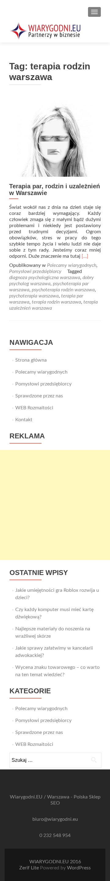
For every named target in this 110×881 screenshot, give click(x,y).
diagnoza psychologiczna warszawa (44, 277)
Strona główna (31, 360)
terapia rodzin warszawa (56, 302)
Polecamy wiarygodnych (71, 265)
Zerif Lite (29, 867)
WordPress (79, 867)
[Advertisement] (55, 505)
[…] (85, 256)
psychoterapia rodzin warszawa (63, 289)
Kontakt (23, 419)
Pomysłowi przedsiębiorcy (35, 271)
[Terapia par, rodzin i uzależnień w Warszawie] (55, 138)
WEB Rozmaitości (34, 407)
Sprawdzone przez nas (39, 395)
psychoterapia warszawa (34, 295)
